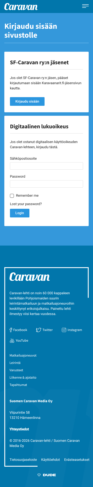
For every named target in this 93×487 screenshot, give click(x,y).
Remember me (27, 195)
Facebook (20, 330)
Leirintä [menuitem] (15, 363)
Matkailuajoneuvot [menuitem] (23, 355)
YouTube (22, 340)
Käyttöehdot (50, 460)
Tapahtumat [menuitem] (18, 385)
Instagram (75, 330)
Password (17, 176)
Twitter (47, 330)
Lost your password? (26, 204)
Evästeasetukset (77, 460)
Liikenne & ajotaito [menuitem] (23, 377)
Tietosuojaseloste (23, 460)
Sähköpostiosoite (23, 158)
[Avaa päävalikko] (85, 6)
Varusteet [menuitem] (16, 370)
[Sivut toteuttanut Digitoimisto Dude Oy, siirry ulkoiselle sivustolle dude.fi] (46, 475)
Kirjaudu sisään (27, 101)
